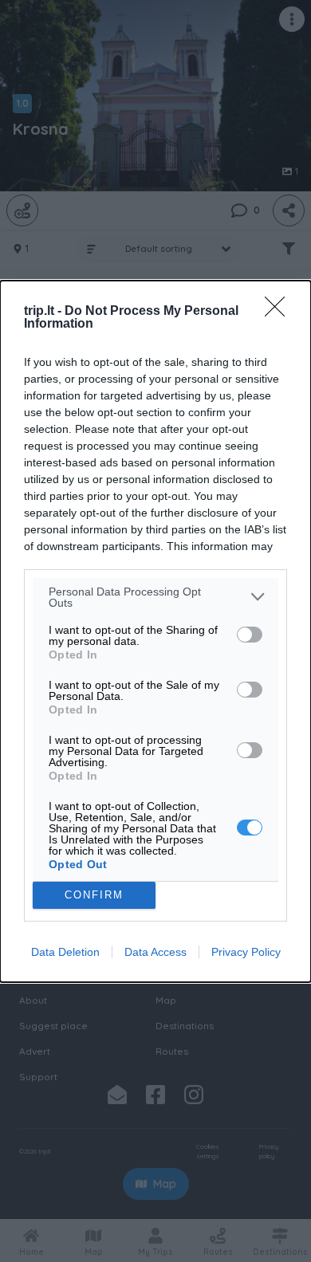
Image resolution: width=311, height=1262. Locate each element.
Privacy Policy (246, 952)
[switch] (249, 635)
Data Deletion (65, 952)
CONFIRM (94, 895)
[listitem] (155, 597)
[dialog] (155, 631)
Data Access (155, 952)
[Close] (280, 312)
